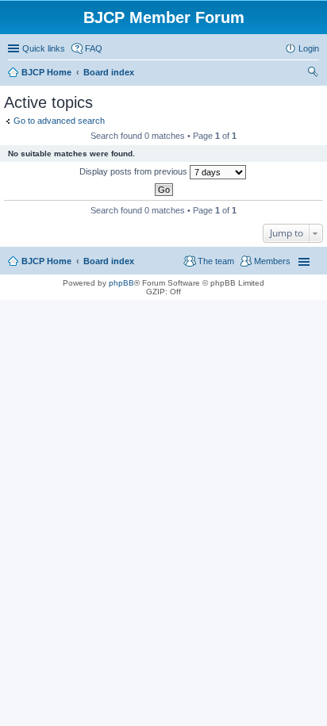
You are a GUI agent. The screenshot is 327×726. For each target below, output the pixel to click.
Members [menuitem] (272, 261)
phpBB (121, 282)
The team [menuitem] (216, 261)
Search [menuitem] (312, 73)
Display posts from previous (134, 171)
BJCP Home (46, 261)
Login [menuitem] (308, 48)
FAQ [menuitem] (93, 48)
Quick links (43, 48)
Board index (108, 261)
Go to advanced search (59, 120)
